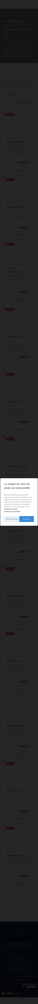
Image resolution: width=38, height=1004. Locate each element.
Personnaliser (12, 519)
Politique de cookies (10, 509)
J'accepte (27, 519)
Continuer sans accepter (12, 511)
